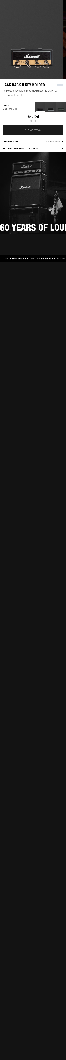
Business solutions (54, 7)
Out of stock (33, 130)
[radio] (40, 107)
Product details (14, 95)
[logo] (13, 13)
